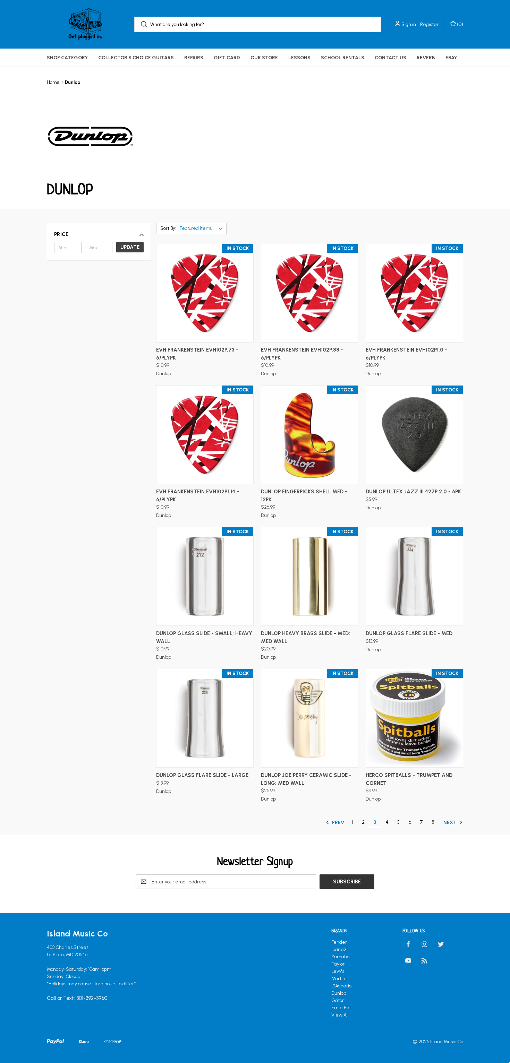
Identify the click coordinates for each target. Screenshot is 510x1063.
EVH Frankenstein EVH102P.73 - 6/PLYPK (197, 354)
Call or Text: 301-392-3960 (77, 998)
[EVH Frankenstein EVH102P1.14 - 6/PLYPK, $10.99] (205, 435)
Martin (338, 979)
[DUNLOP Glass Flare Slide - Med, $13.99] (414, 576)
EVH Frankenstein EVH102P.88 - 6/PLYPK (302, 354)
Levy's (337, 971)
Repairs (193, 58)
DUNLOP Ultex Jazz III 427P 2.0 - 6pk (413, 492)
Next (450, 823)
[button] (99, 234)
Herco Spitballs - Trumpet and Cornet (409, 779)
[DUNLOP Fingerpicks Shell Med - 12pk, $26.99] (309, 435)
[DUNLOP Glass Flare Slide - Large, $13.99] (205, 718)
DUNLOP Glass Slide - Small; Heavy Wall (204, 637)
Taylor (338, 964)
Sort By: (168, 228)
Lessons (299, 58)
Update (129, 247)
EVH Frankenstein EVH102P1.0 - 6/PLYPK (406, 354)
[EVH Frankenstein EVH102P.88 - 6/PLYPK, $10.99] (309, 293)
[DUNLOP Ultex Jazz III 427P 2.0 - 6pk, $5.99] (414, 435)
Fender (339, 942)
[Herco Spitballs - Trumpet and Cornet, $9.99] (414, 718)
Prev (337, 823)
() (459, 24)
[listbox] (202, 228)
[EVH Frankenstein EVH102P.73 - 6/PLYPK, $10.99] (205, 293)
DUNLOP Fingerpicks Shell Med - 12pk (304, 496)
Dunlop (338, 993)
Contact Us (390, 58)
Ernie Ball (341, 1008)
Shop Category (67, 58)
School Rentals (342, 58)
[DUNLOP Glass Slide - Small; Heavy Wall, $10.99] (205, 576)
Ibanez (339, 949)
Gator (337, 1000)
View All (340, 1015)
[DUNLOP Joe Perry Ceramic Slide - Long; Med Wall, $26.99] (309, 718)
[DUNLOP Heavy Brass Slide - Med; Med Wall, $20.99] (309, 576)
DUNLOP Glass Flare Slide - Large (202, 775)
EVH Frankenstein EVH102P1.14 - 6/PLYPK (197, 496)
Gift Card (227, 58)
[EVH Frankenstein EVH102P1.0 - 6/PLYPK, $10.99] (414, 293)
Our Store (264, 58)
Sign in (408, 24)
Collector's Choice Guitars (136, 58)
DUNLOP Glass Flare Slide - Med (409, 633)
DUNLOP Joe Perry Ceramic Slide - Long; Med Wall (306, 779)
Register (429, 24)
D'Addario (341, 986)
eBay (451, 58)
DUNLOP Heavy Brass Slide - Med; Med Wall (305, 637)
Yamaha (340, 957)
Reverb (426, 58)
